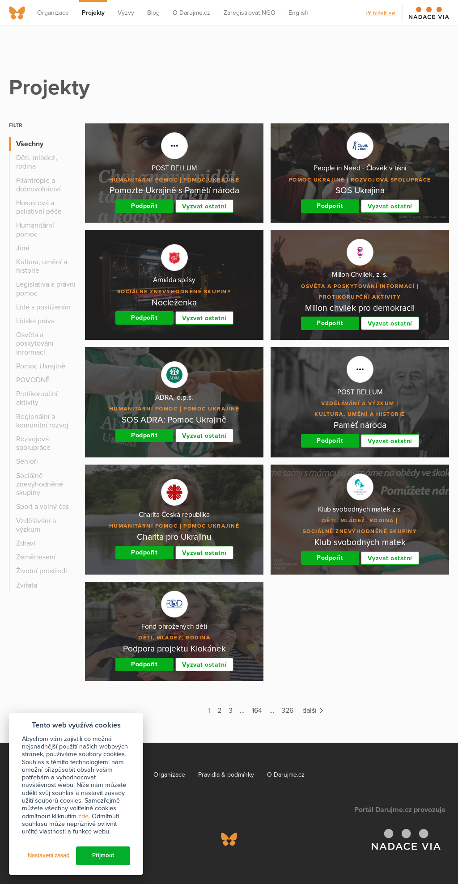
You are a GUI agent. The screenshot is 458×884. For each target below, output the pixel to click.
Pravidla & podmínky (226, 774)
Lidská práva (35, 321)
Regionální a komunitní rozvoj (42, 421)
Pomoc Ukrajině (40, 366)
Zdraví (25, 543)
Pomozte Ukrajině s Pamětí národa (174, 190)
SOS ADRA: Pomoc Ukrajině (174, 420)
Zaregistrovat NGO (250, 13)
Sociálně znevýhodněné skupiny (39, 484)
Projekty (93, 13)
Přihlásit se (380, 13)
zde (83, 816)
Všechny (29, 144)
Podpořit (144, 206)
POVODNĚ (33, 380)
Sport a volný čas (42, 506)
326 (287, 710)
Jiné (23, 248)
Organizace (53, 13)
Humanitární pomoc (35, 229)
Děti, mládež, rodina (36, 162)
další (310, 710)
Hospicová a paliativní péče (39, 207)
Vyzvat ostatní (204, 206)
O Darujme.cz (191, 13)
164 (257, 710)
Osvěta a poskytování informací (35, 343)
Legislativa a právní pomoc (46, 288)
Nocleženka (174, 302)
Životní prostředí (41, 571)
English (298, 13)
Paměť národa (360, 425)
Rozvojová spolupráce (33, 443)
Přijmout (103, 855)
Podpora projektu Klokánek (174, 648)
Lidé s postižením (43, 307)
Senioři (27, 461)
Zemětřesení (35, 557)
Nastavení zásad (49, 855)
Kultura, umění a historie (41, 266)
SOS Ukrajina (360, 190)
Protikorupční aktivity (37, 398)
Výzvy (126, 13)
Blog (153, 13)
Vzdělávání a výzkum (36, 525)
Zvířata (26, 585)
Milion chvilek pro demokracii (360, 308)
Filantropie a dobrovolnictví (38, 185)
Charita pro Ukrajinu (174, 537)
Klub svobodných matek (360, 542)
